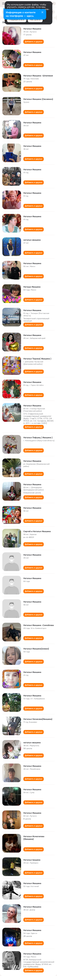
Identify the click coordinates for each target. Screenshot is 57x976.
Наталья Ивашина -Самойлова (38, 625)
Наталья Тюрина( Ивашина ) (37, 358)
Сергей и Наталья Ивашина (37, 531)
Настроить (35, 19)
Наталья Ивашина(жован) (36, 648)
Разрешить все (16, 19)
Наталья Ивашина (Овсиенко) (38, 99)
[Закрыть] (42, 12)
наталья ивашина (32, 240)
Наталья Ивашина (32, 28)
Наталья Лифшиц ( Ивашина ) (38, 437)
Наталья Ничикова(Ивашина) (37, 719)
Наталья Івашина (31, 860)
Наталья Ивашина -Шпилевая (38, 75)
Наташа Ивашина (31, 286)
